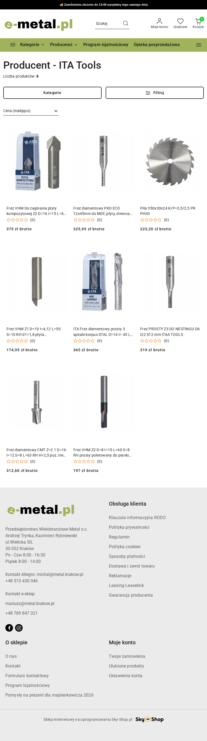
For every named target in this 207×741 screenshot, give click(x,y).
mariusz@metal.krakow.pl (29, 603)
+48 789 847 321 (21, 613)
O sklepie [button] (16, 642)
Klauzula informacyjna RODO (137, 517)
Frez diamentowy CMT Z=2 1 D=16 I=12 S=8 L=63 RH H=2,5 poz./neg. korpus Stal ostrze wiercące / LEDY (36, 453)
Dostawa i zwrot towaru (132, 566)
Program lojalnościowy (27, 685)
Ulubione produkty (126, 666)
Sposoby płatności (127, 556)
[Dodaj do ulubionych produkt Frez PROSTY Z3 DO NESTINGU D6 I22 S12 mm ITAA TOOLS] (194, 248)
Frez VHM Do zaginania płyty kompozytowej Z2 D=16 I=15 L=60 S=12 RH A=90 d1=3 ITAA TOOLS (36, 211)
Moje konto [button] (122, 642)
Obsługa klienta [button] (127, 503)
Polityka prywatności (129, 527)
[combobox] (31, 111)
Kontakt (12, 666)
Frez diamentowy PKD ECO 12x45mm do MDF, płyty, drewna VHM (101, 211)
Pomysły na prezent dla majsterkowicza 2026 (49, 695)
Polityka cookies (125, 546)
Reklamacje (120, 575)
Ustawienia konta (126, 675)
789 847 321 (119, 5)
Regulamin (119, 537)
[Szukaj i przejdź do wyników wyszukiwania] (125, 24)
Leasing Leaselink (126, 585)
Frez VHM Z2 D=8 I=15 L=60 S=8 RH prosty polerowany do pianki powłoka (101, 453)
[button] (64, 45)
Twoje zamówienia (127, 656)
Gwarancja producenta (131, 595)
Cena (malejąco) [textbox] (16, 111)
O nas (11, 656)
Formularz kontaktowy (27, 675)
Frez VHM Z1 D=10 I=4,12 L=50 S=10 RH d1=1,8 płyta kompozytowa (33, 332)
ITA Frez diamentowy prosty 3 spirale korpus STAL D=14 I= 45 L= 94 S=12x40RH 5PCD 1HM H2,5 (103, 332)
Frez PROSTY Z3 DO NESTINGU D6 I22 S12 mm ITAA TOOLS (170, 331)
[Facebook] (9, 628)
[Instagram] (19, 628)
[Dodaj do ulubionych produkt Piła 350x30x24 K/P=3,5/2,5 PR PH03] (194, 127)
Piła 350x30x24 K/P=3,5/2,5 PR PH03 (167, 211)
